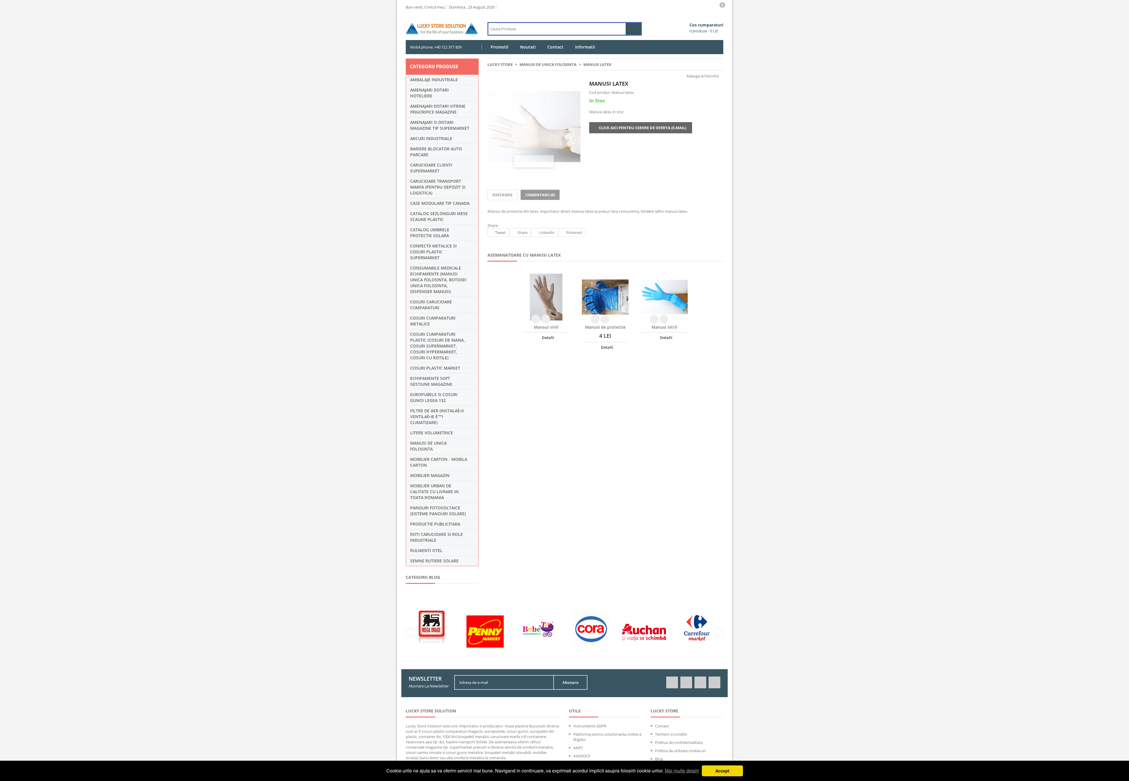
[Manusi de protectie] (605, 297)
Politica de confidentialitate (679, 742)
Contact (555, 47)
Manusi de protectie (605, 327)
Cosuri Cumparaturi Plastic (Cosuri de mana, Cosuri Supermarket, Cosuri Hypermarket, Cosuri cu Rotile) (437, 345)
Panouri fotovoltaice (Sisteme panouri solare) (438, 510)
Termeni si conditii (671, 734)
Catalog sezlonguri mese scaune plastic (439, 216)
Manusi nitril (664, 327)
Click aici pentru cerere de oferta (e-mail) (642, 127)
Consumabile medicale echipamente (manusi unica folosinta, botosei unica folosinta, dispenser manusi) (438, 279)
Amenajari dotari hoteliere (429, 93)
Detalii (547, 337)
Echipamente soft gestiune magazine (431, 381)
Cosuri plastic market (435, 368)
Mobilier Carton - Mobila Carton (438, 462)
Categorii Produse (434, 66)
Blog (659, 759)
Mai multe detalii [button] (682, 770)
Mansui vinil (546, 327)
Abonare (570, 682)
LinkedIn (547, 232)
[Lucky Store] (442, 24)
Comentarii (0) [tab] (540, 194)
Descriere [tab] (502, 194)
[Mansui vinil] (546, 297)
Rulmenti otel (426, 550)
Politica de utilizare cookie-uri (680, 750)
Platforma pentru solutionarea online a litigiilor (607, 737)
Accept (722, 771)
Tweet (500, 232)
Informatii (585, 47)
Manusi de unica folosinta (428, 446)
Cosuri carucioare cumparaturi (431, 304)
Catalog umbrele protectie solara (429, 232)
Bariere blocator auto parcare (436, 151)
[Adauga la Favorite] (545, 319)
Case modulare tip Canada (440, 203)
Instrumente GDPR (589, 726)
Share (522, 232)
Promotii (499, 47)
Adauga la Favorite (702, 76)
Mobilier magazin (430, 475)
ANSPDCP (581, 756)
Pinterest (574, 232)
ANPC (578, 747)
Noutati (528, 47)
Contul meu (434, 7)
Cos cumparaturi (706, 28)
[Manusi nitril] (664, 297)
